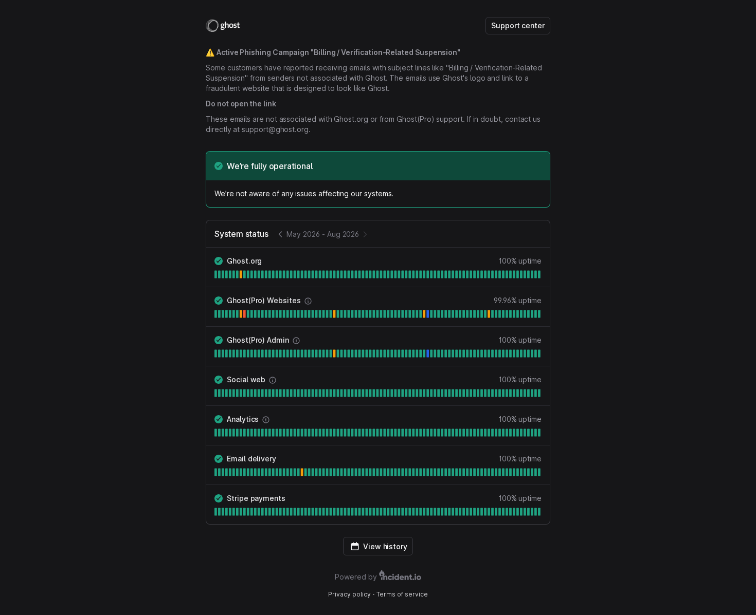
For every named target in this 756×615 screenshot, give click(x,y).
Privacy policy (349, 594)
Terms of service (402, 594)
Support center (518, 25)
